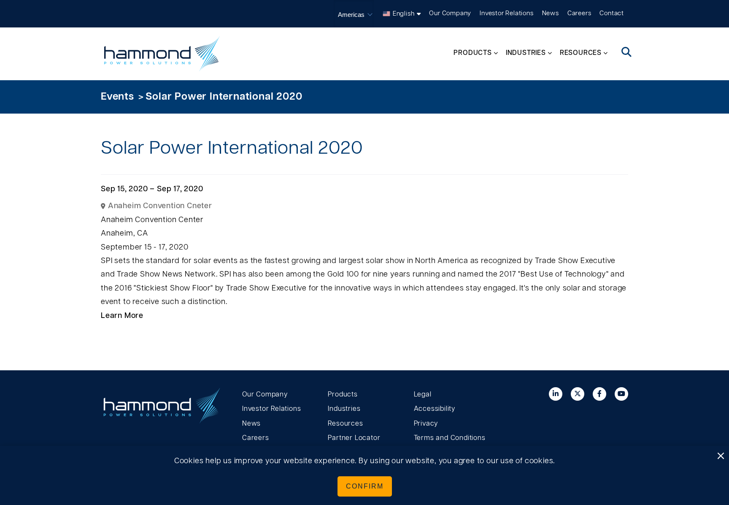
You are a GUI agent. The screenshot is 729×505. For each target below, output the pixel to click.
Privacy (426, 423)
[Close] (720, 456)
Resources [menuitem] (581, 52)
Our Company (450, 13)
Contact (611, 13)
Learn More (122, 316)
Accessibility (434, 408)
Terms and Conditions (450, 437)
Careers (579, 13)
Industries (344, 408)
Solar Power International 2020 (224, 97)
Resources (345, 423)
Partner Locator (354, 437)
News (550, 13)
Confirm (364, 486)
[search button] (626, 53)
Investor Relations (506, 13)
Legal (423, 394)
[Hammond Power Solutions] (162, 53)
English (404, 14)
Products (342, 394)
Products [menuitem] (472, 52)
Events (117, 97)
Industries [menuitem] (526, 52)
